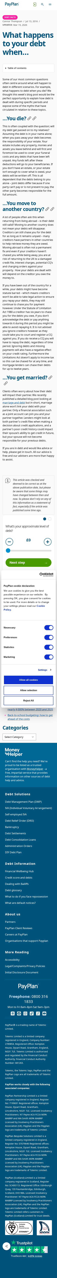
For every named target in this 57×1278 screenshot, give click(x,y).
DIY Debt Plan (13, 852)
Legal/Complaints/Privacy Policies (25, 966)
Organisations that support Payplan (26, 941)
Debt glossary (13, 890)
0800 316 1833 (36, 999)
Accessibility (12, 960)
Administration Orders (18, 846)
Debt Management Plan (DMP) (23, 801)
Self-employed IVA (16, 814)
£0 (28, 540)
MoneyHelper (35, 769)
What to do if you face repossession (26, 896)
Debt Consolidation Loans (20, 839)
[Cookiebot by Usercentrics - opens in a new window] (40, 575)
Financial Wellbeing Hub (19, 871)
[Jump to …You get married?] (50, 377)
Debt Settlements (15, 833)
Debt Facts (10, 17)
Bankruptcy (12, 827)
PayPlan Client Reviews (18, 928)
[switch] (48, 637)
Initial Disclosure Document (21, 972)
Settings (42, 670)
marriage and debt (14, 402)
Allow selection (28, 690)
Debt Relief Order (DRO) (19, 820)
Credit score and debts (18, 877)
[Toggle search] (42, 4)
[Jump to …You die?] (29, 118)
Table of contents (17, 68)
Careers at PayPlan (16, 934)
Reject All (28, 700)
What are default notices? (20, 903)
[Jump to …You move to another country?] (47, 209)
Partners (10, 922)
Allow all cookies (28, 680)
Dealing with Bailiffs (17, 884)
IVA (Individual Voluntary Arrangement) (28, 808)
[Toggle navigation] (50, 4)
